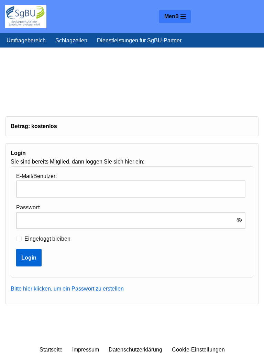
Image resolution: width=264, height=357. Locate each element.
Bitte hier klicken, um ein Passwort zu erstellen (67, 289)
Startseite (51, 350)
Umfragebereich (26, 40)
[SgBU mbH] (25, 16)
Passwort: (28, 207)
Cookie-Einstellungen (198, 350)
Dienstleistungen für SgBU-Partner (139, 40)
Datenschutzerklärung (135, 350)
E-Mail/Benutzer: (36, 176)
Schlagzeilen (71, 40)
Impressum (85, 350)
